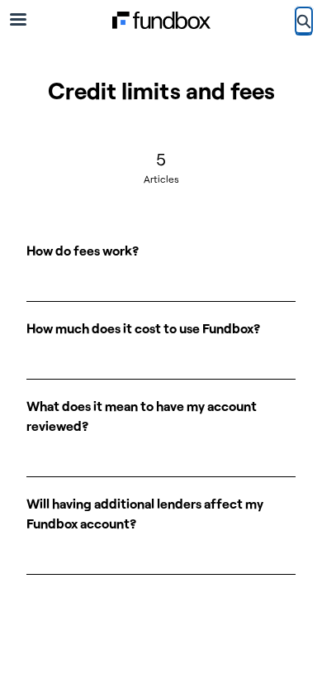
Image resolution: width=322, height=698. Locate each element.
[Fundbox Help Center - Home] (161, 20)
